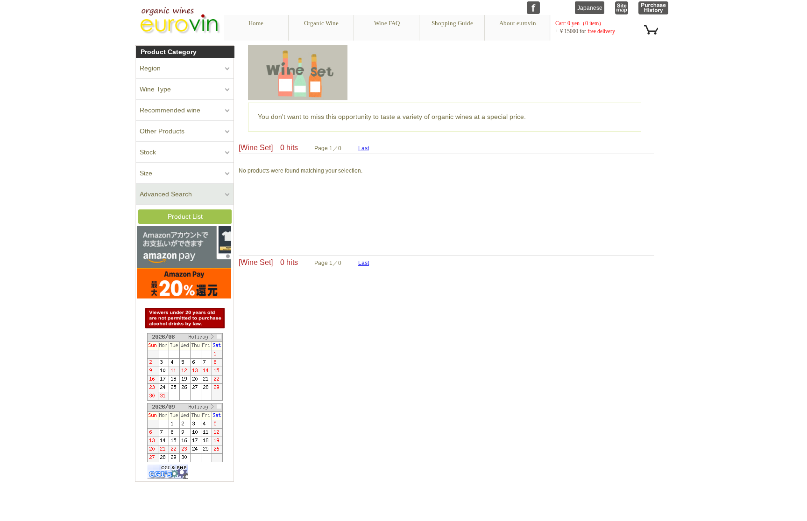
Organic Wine (321, 23)
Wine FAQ (387, 23)
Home (255, 23)
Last (363, 148)
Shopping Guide (452, 23)
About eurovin (517, 23)
